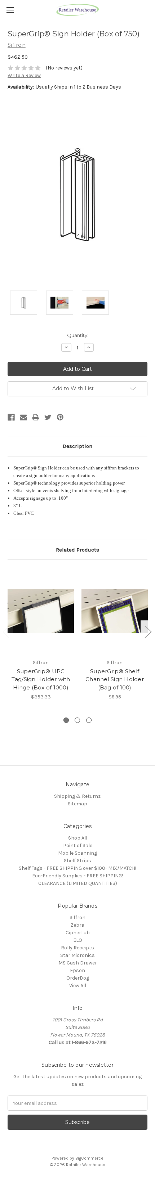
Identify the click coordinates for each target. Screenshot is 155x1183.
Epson (77, 970)
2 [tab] (77, 720)
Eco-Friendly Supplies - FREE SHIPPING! (77, 876)
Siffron (77, 917)
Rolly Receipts (77, 948)
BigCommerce (89, 1158)
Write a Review (24, 75)
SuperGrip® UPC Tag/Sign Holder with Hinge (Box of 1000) (41, 679)
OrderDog (77, 978)
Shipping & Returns (77, 796)
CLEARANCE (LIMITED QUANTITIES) (77, 883)
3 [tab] (89, 720)
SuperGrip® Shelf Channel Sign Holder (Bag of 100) (114, 679)
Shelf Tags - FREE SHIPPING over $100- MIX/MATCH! (77, 868)
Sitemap (77, 804)
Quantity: (77, 335)
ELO (77, 940)
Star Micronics (77, 955)
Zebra (77, 925)
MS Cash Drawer (77, 963)
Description (77, 446)
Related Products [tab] (77, 549)
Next (148, 631)
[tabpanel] (41, 634)
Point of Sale (77, 845)
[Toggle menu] (10, 10)
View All (77, 985)
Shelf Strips (77, 861)
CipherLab (78, 933)
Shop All (77, 838)
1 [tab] (66, 720)
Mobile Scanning (77, 853)
